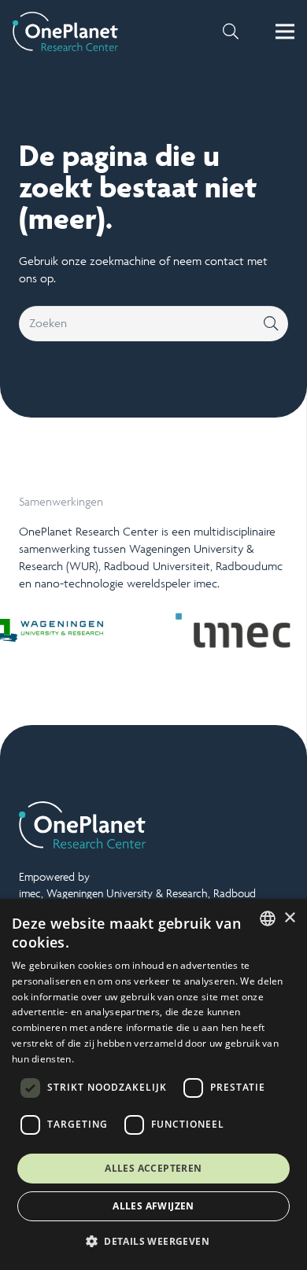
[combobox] (268, 918)
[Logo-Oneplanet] (65, 31)
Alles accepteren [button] (153, 1168)
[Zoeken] (270, 323)
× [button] (289, 918)
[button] (230, 31)
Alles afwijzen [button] (153, 1206)
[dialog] (153, 1084)
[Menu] (285, 31)
